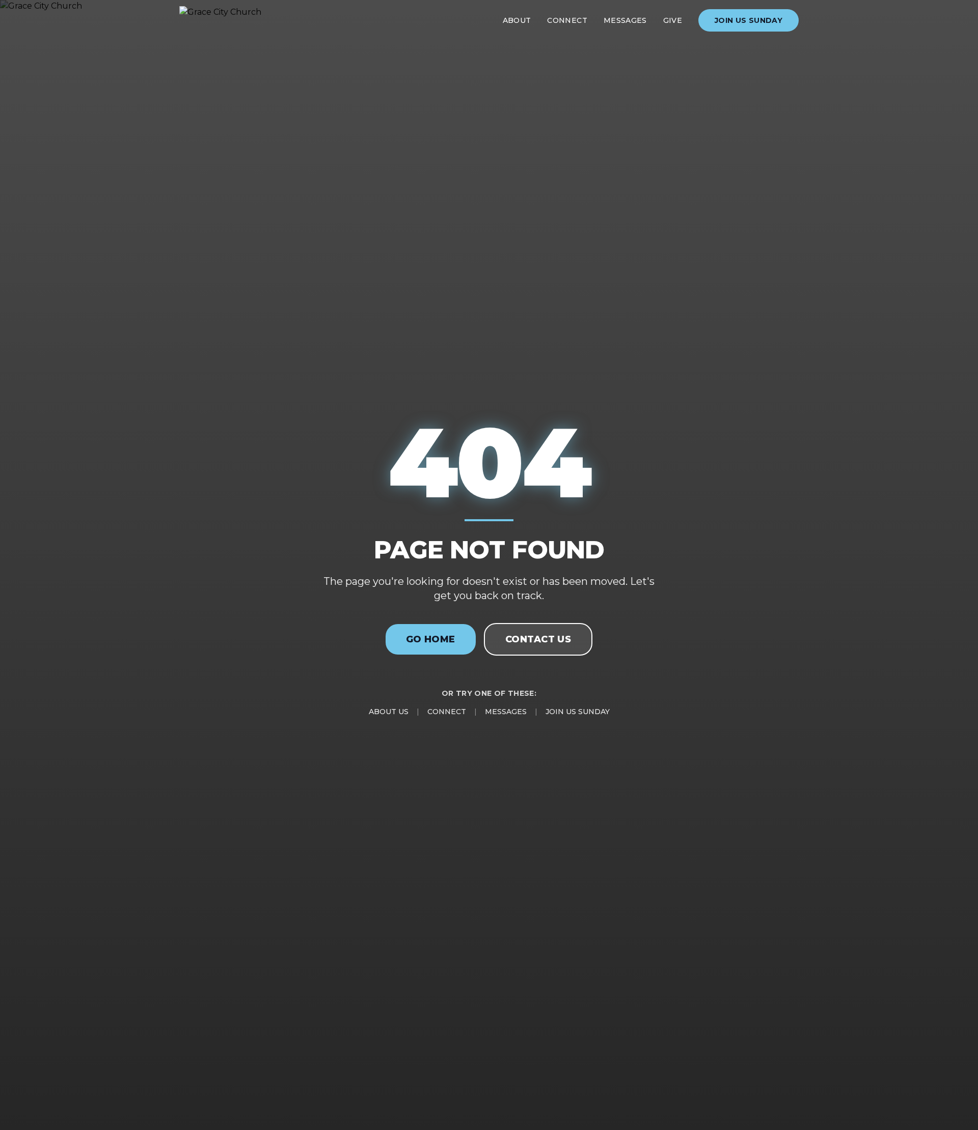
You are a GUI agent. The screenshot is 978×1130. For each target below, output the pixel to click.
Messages (625, 20)
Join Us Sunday (748, 20)
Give (672, 20)
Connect (567, 20)
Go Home (430, 639)
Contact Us (538, 639)
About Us (389, 711)
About (517, 20)
